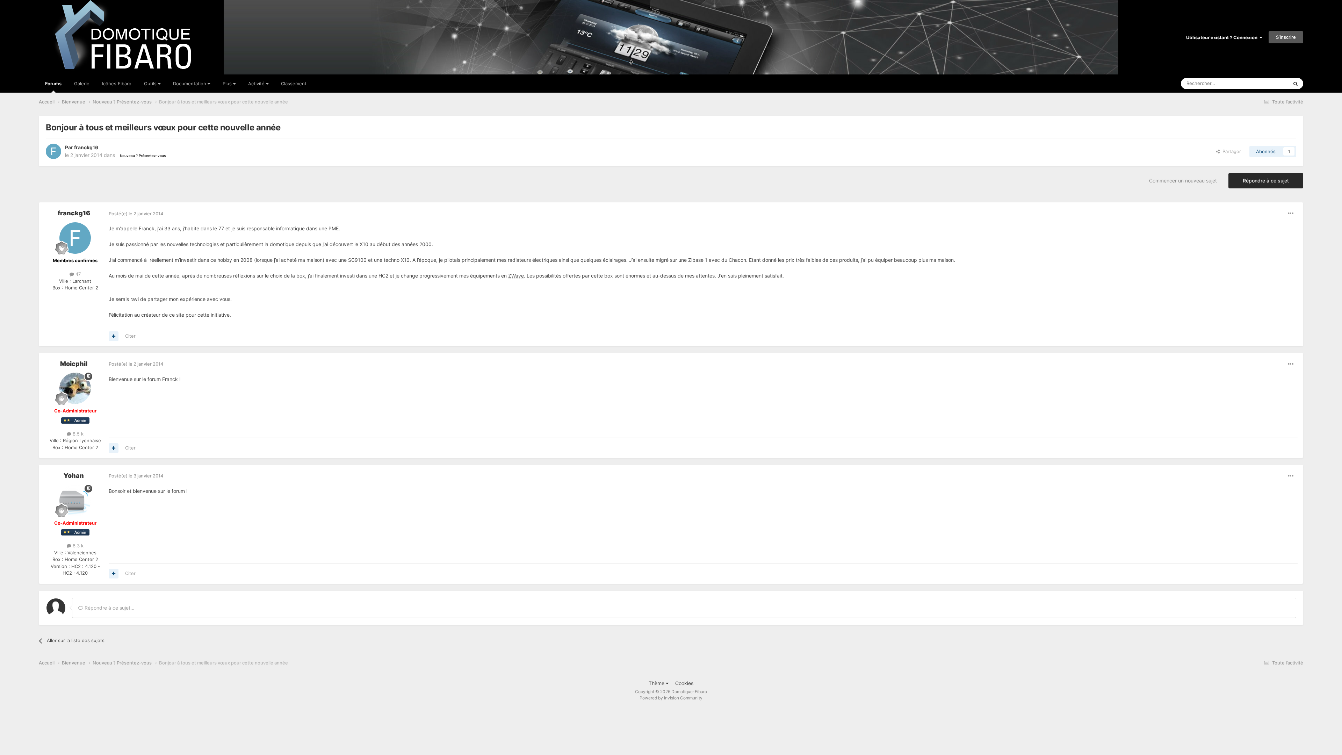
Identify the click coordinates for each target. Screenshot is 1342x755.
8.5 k (77, 434)
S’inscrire (1286, 37)
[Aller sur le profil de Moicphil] (75, 388)
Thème (657, 683)
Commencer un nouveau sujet (1183, 181)
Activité (257, 83)
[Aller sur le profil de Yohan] (75, 500)
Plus (228, 83)
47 (77, 274)
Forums (53, 83)
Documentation (190, 83)
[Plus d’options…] (1291, 213)
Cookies (684, 683)
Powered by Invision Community (671, 697)
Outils (151, 83)
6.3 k (77, 545)
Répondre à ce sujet (1266, 181)
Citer (130, 336)
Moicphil (73, 363)
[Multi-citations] (113, 336)
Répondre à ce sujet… (109, 608)
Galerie (81, 83)
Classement (293, 83)
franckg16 (86, 147)
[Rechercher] (1295, 83)
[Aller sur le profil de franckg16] (53, 151)
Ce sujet (1270, 83)
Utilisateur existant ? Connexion (1223, 37)
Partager (1230, 151)
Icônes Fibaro (116, 83)
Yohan (74, 475)
